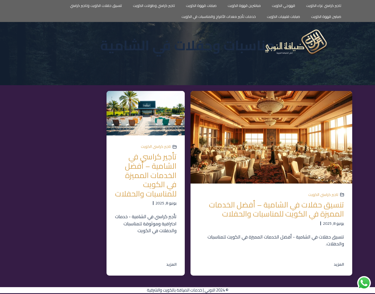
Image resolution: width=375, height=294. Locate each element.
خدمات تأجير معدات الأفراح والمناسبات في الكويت (218, 16)
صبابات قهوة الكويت (201, 5)
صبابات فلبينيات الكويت (283, 16)
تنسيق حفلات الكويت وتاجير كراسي (96, 5)
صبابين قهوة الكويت (326, 16)
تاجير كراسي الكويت (323, 194)
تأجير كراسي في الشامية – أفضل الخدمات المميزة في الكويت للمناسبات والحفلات (146, 175)
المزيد (339, 264)
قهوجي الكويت (283, 5)
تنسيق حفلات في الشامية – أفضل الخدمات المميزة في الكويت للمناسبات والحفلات (276, 209)
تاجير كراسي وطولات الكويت (154, 5)
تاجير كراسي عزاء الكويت (323, 5)
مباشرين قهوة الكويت (244, 5)
